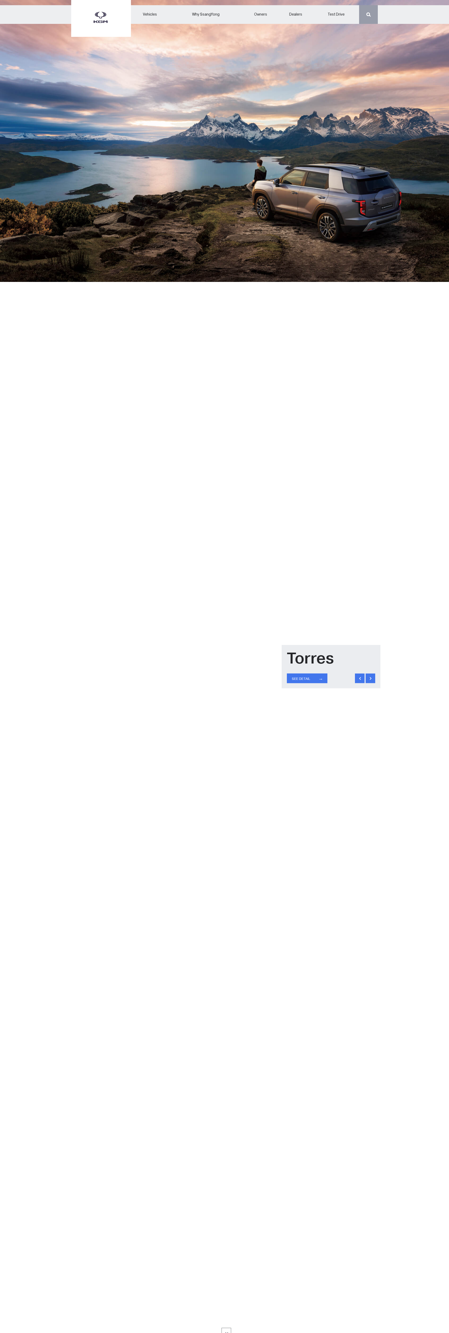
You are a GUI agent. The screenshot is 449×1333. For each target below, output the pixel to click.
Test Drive (336, 14)
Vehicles (150, 14)
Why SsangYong (206, 14)
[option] (224, 666)
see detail (307, 678)
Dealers (295, 14)
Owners (260, 14)
